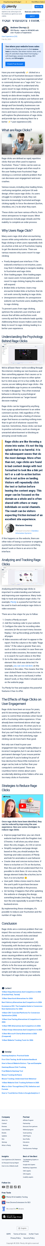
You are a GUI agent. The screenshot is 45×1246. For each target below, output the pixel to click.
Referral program (28, 1130)
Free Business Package (30, 1148)
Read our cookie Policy (33, 12)
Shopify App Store (13, 1216)
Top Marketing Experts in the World (30, 1160)
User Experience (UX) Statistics (11, 1159)
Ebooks (4, 1133)
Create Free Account (15, 64)
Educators (26, 1142)
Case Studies (6, 1130)
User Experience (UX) (9, 36)
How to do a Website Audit (10, 1166)
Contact (4, 1123)
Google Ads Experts (29, 1164)
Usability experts (28, 1177)
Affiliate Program (28, 1120)
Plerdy (13, 602)
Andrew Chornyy (18, 27)
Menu (37, 6)
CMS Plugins (27, 1136)
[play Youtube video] (22, 805)
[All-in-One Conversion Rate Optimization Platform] (9, 7)
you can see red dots (23, 666)
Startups (25, 1145)
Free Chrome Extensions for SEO (18, 1202)
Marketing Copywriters (30, 1168)
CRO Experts (27, 1174)
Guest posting (27, 1133)
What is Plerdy (22, 1242)
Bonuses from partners (30, 1126)
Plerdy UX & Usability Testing (17, 1197)
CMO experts (27, 1171)
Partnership (26, 1123)
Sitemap (4, 1142)
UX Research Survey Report (10, 1163)
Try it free (22, 1236)
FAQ (3, 1139)
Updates (4, 1136)
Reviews (4, 1126)
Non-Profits (26, 1139)
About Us (5, 1120)
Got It (32, 16)
